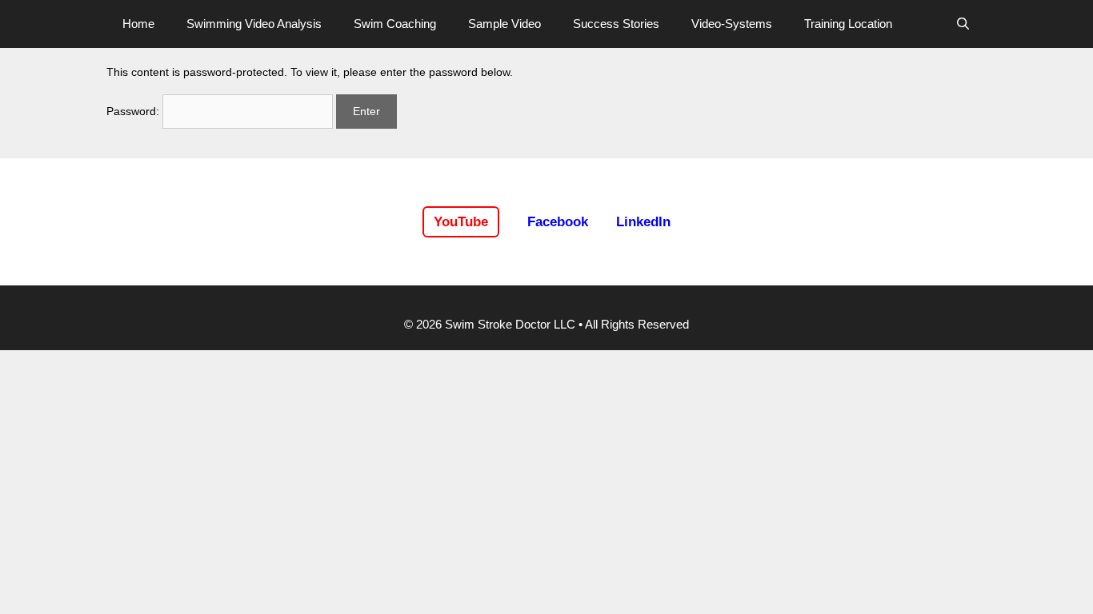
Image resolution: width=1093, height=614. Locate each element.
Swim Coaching (395, 23)
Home (138, 23)
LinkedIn (643, 221)
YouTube (461, 221)
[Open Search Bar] (963, 24)
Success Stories (616, 23)
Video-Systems (731, 23)
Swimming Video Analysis (254, 23)
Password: (134, 111)
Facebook (557, 221)
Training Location (848, 23)
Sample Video (504, 23)
